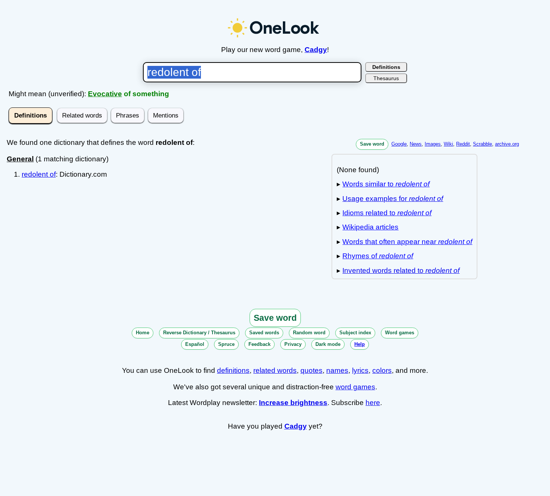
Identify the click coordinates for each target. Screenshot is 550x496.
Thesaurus (386, 78)
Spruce (226, 344)
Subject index (355, 332)
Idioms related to (386, 213)
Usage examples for (392, 199)
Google (399, 144)
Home (142, 332)
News (416, 144)
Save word (372, 144)
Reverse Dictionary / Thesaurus (199, 332)
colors (382, 370)
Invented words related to (400, 270)
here (373, 403)
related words (275, 370)
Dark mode (327, 344)
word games (355, 387)
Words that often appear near (407, 242)
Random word (309, 332)
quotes (311, 370)
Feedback (259, 344)
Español (194, 344)
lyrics (360, 370)
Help (359, 344)
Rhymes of (377, 256)
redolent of (39, 174)
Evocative (105, 94)
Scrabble (482, 144)
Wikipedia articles (370, 227)
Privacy (293, 344)
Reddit (463, 144)
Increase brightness (293, 403)
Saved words (264, 332)
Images (433, 144)
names (337, 370)
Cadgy (316, 50)
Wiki (448, 144)
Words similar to (386, 184)
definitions (233, 370)
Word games (399, 332)
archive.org (507, 144)
